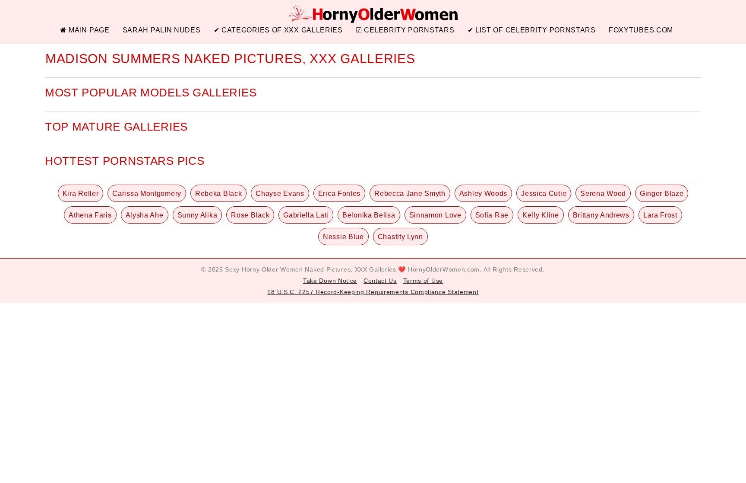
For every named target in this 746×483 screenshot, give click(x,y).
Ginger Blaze (661, 193)
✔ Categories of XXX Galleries (278, 30)
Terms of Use (423, 280)
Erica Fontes (339, 193)
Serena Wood (603, 193)
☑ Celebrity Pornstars (405, 30)
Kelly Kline (540, 215)
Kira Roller (81, 193)
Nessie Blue (343, 236)
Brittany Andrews (601, 215)
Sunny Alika (197, 215)
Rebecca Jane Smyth (410, 193)
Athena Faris (90, 215)
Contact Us (380, 280)
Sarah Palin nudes (162, 30)
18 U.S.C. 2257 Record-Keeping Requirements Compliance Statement (372, 291)
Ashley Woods (483, 193)
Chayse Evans (280, 193)
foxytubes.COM (641, 30)
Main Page (88, 30)
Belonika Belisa (368, 215)
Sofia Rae (492, 215)
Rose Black (250, 215)
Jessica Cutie (543, 193)
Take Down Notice (330, 280)
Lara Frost (660, 215)
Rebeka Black (218, 193)
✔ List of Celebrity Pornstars (532, 30)
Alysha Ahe (145, 215)
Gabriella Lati (306, 215)
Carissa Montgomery (146, 193)
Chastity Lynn (400, 236)
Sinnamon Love (435, 215)
